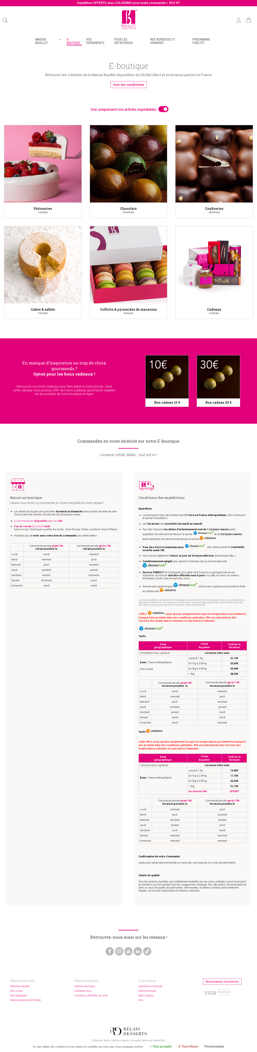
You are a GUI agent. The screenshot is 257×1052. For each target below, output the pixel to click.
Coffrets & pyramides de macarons (128, 309)
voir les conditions (128, 84)
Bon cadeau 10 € (167, 402)
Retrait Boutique (147, 990)
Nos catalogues (18, 995)
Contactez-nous (83, 990)
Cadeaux (214, 309)
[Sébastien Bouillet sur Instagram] (119, 951)
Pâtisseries (43, 208)
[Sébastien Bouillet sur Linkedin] (138, 951)
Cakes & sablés (43, 309)
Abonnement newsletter (222, 981)
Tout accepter (162, 1046)
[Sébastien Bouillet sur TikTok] (147, 951)
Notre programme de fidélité (25, 1000)
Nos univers (16, 990)
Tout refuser (189, 1046)
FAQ (141, 1000)
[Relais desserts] (128, 1031)
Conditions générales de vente (90, 995)
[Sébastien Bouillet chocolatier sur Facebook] (110, 951)
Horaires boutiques (84, 986)
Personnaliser (214, 1046)
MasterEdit (158, 1040)
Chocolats (128, 208)
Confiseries (214, 208)
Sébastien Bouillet (20, 986)
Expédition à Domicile (150, 986)
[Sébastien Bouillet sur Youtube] (128, 951)
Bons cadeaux (146, 995)
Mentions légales (120, 1040)
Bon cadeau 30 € (218, 402)
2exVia (145, 1040)
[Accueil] (128, 30)
